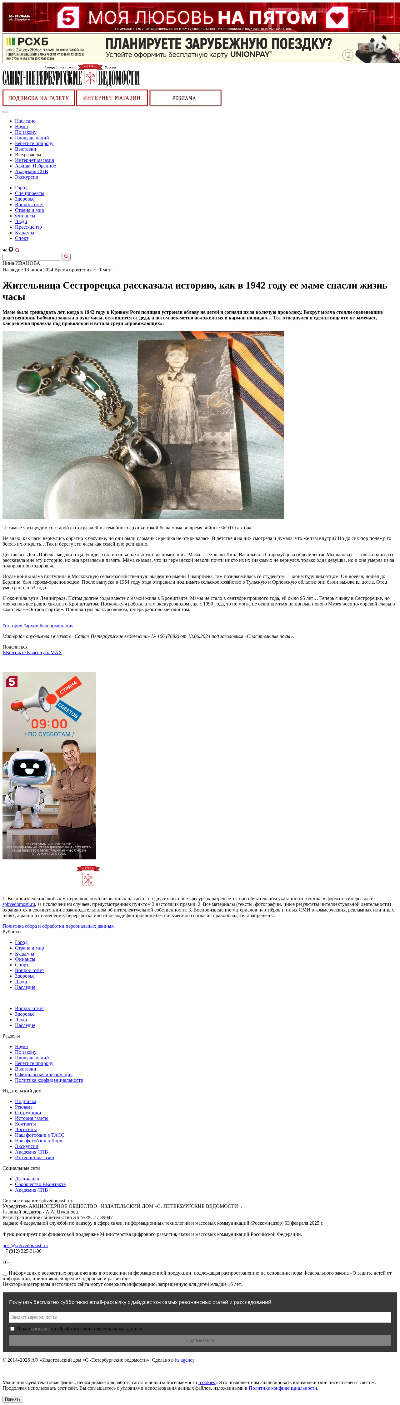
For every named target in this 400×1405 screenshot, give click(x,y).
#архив (30, 625)
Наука (21, 126)
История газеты (31, 1118)
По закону (26, 132)
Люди (21, 221)
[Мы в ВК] (5, 250)
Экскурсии (26, 177)
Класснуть (38, 652)
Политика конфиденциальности (49, 1080)
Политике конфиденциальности (283, 1388)
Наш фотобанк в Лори (38, 1140)
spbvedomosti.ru (18, 904)
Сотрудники (28, 1112)
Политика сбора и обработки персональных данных (58, 926)
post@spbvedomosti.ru (25, 1245)
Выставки (25, 149)
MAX (56, 652)
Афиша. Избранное (35, 165)
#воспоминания (56, 625)
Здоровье (24, 199)
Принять (13, 1399)
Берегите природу (34, 143)
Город (21, 187)
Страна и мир (29, 210)
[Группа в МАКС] (11, 250)
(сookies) (207, 1382)
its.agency (185, 1360)
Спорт (21, 238)
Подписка (25, 1101)
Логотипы (26, 1129)
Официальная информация (43, 1074)
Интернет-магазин (34, 160)
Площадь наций (32, 137)
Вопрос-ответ (29, 204)
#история (12, 625)
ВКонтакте (14, 652)
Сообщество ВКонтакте (40, 1184)
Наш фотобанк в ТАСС (39, 1135)
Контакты (25, 1123)
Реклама (23, 1107)
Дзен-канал (27, 1178)
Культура (24, 232)
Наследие (25, 121)
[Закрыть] (5, 1275)
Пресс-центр (28, 227)
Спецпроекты (29, 193)
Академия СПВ (31, 171)
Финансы (25, 215)
